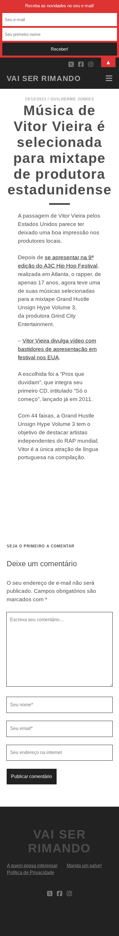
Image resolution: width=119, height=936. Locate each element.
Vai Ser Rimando (44, 78)
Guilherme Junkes (72, 99)
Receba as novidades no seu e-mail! (59, 5)
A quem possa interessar (32, 865)
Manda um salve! (84, 865)
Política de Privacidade (30, 872)
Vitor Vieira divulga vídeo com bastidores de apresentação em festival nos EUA (57, 349)
